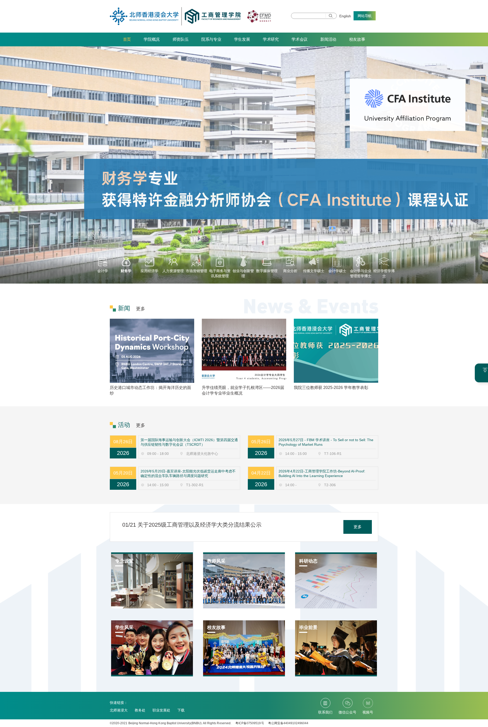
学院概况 (152, 39)
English (345, 16)
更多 (140, 308)
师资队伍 (181, 39)
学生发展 (242, 39)
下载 (181, 710)
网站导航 (365, 16)
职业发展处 (161, 710)
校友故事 (357, 39)
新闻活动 (328, 39)
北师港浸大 (119, 710)
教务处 (140, 710)
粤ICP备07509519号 (249, 723)
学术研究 (271, 39)
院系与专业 (211, 39)
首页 (127, 39)
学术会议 (300, 39)
